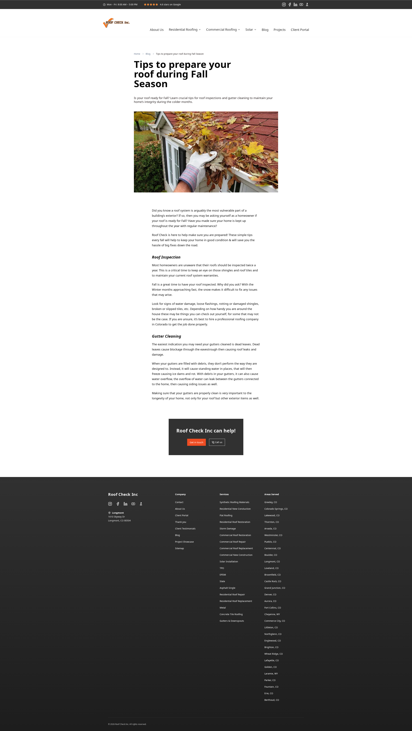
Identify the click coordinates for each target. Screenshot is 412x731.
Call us (302, 18)
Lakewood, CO (272, 515)
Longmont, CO (272, 561)
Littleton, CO (271, 627)
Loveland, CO (271, 568)
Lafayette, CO (271, 660)
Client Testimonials (185, 528)
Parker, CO (270, 680)
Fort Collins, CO (272, 607)
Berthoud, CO (271, 699)
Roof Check (159, 235)
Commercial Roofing (221, 30)
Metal (223, 607)
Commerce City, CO (274, 620)
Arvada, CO (270, 528)
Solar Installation (229, 561)
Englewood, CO (272, 640)
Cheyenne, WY (272, 614)
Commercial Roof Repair (233, 541)
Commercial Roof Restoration (235, 535)
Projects (280, 30)
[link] (180, 53)
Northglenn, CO (272, 634)
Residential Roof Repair (232, 594)
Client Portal (300, 30)
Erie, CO (268, 693)
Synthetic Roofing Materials (234, 502)
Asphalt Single (227, 587)
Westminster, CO (273, 535)
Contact (179, 502)
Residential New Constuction (235, 508)
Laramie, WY (271, 673)
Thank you (180, 521)
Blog (265, 30)
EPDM (223, 574)
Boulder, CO (270, 554)
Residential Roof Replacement (236, 601)
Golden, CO (270, 666)
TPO (222, 568)
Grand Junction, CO (274, 587)
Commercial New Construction (236, 554)
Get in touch (277, 18)
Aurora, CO (270, 601)
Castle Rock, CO (272, 581)
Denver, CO (270, 594)
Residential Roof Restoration (235, 521)
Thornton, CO (271, 521)
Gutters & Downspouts (232, 620)
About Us (157, 30)
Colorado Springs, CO (276, 508)
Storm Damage (228, 528)
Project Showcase (184, 541)
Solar (249, 30)
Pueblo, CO (270, 541)
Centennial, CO (272, 548)
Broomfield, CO (272, 574)
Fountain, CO (271, 686)
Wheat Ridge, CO (273, 653)
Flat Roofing (226, 515)
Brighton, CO (271, 647)
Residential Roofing (183, 30)
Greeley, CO (270, 502)
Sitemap (179, 548)
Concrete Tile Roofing (231, 614)
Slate (222, 581)
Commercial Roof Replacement (236, 548)
